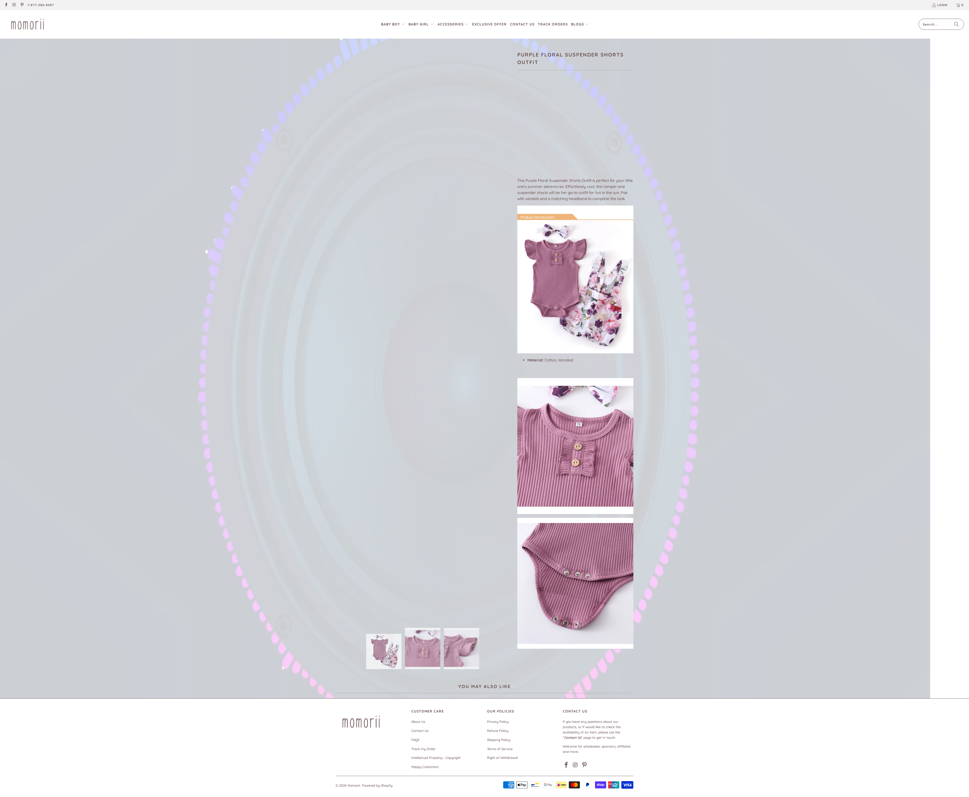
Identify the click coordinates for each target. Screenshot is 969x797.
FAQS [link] (415, 740)
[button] (393, 24)
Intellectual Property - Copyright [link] (436, 758)
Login (942, 5)
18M (560, 132)
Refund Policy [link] (497, 731)
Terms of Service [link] (500, 749)
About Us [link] (418, 722)
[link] (6, 5)
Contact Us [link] (419, 731)
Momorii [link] (353, 785)
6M (534, 132)
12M (547, 132)
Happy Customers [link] (425, 767)
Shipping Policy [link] (498, 740)
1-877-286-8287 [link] (41, 5)
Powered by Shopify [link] (377, 785)
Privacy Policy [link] (497, 722)
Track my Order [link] (423, 749)
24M (574, 132)
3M (522, 132)
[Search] (956, 24)
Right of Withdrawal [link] (502, 758)
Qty (520, 147)
